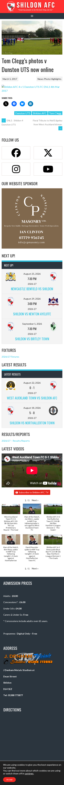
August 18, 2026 (32, 407)
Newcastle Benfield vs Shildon (32, 288)
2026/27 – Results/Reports (16, 440)
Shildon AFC (40, 113)
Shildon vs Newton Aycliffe (32, 313)
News (40, 79)
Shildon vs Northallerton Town (32, 422)
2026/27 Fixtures (10, 356)
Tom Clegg (55, 113)
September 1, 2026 (32, 323)
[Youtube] (48, 169)
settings (29, 773)
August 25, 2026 (32, 273)
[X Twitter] (48, 152)
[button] (35, 500)
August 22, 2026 (32, 382)
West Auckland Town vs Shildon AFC (32, 398)
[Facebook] (16, 152)
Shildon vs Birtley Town (32, 338)
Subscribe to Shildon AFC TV (34, 492)
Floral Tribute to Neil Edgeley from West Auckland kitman (47, 124)
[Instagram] (16, 169)
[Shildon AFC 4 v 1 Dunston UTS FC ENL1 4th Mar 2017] (32, 90)
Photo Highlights (52, 79)
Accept (9, 779)
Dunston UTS (22, 113)
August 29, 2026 (32, 298)
